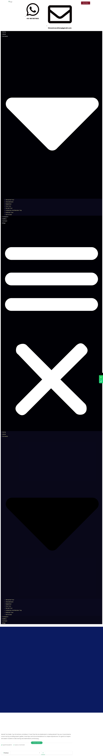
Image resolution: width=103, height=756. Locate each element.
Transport (5, 217)
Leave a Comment (20, 745)
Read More (36, 742)
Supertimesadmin (7, 745)
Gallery (4, 219)
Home (4, 32)
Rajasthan (8, 204)
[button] (51, 328)
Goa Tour (8, 206)
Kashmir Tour (9, 212)
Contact (4, 221)
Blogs (3, 223)
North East (9, 214)
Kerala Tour (9, 208)
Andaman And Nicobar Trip (14, 210)
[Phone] (101, 381)
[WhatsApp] (101, 377)
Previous (6, 753)
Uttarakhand (9, 202)
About (4, 34)
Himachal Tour (10, 200)
